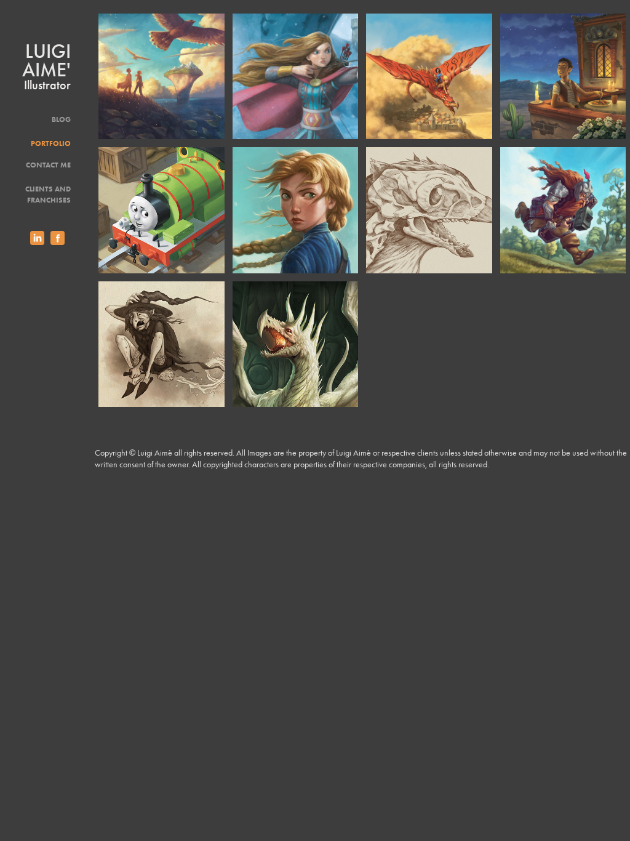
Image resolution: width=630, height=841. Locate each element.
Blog (61, 119)
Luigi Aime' (48, 60)
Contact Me (48, 164)
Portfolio (51, 143)
